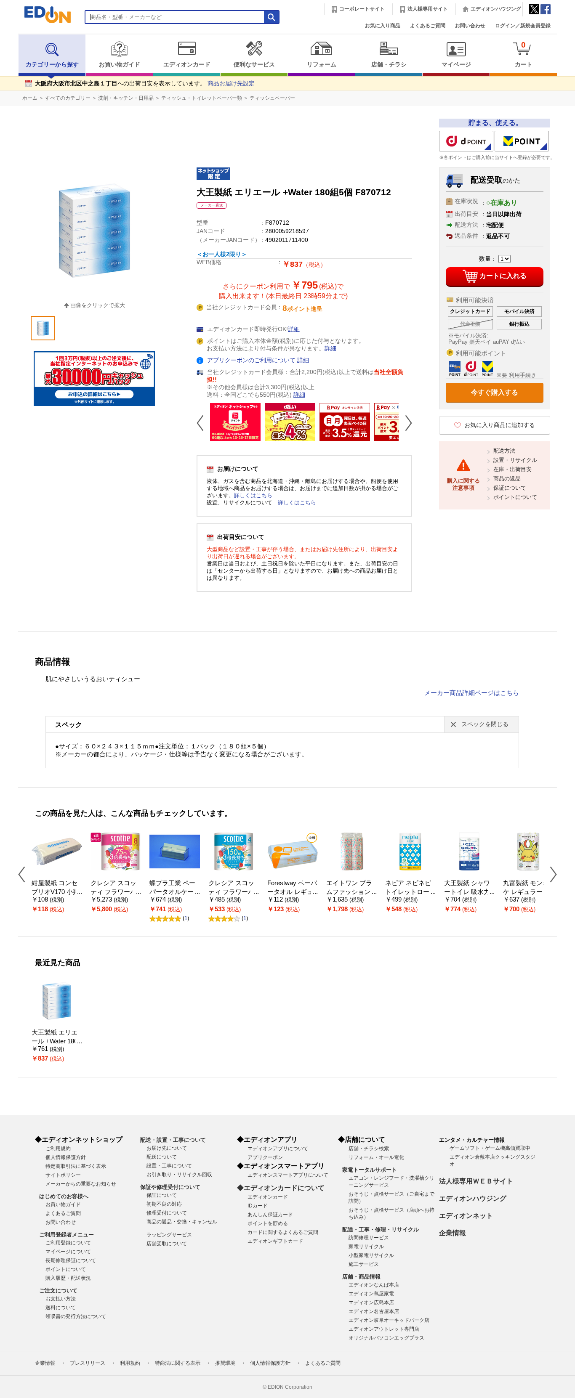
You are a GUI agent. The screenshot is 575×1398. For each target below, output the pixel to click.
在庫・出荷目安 (512, 469)
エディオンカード (186, 64)
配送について (161, 1157)
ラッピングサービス (169, 1235)
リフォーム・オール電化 (376, 1157)
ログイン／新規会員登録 (523, 26)
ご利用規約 (58, 1148)
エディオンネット (466, 1215)
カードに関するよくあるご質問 (283, 1232)
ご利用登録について (68, 1243)
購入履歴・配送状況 (68, 1278)
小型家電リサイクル (371, 1255)
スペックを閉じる (484, 724)
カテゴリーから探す (52, 64)
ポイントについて (515, 497)
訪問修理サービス (369, 1238)
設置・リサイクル (515, 460)
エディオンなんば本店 (374, 1285)
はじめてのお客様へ (63, 1196)
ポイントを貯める (268, 1223)
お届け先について (166, 1148)
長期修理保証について (70, 1260)
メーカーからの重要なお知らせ (80, 1184)
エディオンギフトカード (275, 1241)
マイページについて (68, 1252)
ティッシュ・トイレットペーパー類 (201, 98)
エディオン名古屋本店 (374, 1311)
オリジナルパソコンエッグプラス (386, 1338)
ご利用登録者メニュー (66, 1234)
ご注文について (58, 1290)
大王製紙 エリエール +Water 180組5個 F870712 (54, 1041)
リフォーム (321, 64)
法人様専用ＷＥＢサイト (476, 1181)
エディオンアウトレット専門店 (384, 1329)
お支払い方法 (60, 1299)
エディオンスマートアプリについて (288, 1175)
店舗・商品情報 (361, 1276)
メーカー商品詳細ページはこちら (471, 693)
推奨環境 (225, 1363)
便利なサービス (254, 64)
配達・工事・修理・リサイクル (380, 1229)
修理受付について (166, 1213)
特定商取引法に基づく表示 (75, 1166)
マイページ (456, 64)
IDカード (258, 1206)
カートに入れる (503, 275)
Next (405, 423)
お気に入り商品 (382, 26)
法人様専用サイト (427, 9)
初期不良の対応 (164, 1204)
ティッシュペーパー (272, 98)
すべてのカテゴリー (68, 98)
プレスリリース (87, 1363)
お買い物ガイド (119, 64)
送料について (60, 1307)
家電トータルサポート (369, 1170)
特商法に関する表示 (177, 1363)
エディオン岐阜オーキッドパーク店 (389, 1320)
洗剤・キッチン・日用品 (126, 98)
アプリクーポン (265, 1157)
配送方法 (504, 451)
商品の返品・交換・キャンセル (181, 1222)
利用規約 (130, 1363)
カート (523, 54)
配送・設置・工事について (173, 1140)
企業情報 (452, 1232)
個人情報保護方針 (65, 1157)
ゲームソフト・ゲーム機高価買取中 (490, 1148)
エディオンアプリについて (278, 1148)
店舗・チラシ (389, 64)
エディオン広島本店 (371, 1302)
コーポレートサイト (362, 9)
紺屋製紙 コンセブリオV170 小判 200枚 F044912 (55, 892)
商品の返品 (507, 478)
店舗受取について (166, 1244)
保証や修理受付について (170, 1187)
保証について (509, 488)
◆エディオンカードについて (281, 1187)
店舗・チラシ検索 (369, 1148)
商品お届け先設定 (231, 83)
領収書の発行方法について (75, 1316)
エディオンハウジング (496, 9)
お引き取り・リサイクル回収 (179, 1175)
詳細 (294, 329)
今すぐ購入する (494, 392)
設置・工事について (169, 1166)
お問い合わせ (470, 26)
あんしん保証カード (270, 1215)
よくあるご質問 (427, 26)
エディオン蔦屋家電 (371, 1294)
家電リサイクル (366, 1246)
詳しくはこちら (253, 495)
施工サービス (364, 1264)
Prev (203, 423)
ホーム (29, 98)
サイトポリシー (63, 1175)
